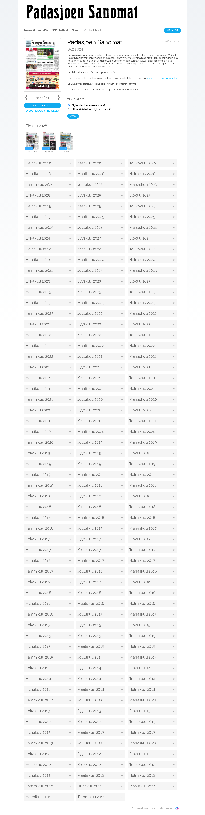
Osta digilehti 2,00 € (42, 105)
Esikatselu (40, 86)
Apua (75, 30)
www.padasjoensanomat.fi (162, 78)
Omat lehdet (60, 30)
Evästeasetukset (140, 808)
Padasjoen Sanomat (36, 30)
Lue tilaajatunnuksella (43, 111)
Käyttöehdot (166, 808)
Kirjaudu (172, 30)
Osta (73, 116)
